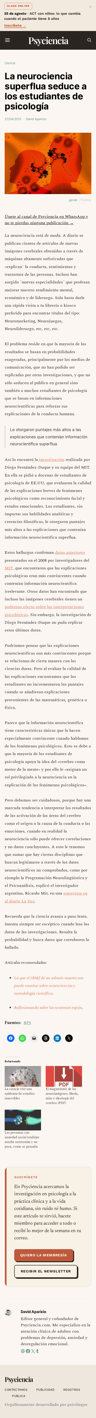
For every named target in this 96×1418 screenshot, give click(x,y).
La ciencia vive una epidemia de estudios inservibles (20, 1094)
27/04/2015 (13, 119)
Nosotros (71, 1389)
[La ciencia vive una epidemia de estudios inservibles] (23, 1076)
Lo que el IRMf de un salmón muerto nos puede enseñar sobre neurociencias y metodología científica (48, 986)
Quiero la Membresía (43, 1255)
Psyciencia (48, 40)
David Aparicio (36, 119)
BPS (27, 1023)
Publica (18, 1396)
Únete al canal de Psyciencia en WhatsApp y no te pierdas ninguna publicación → (46, 219)
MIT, (10, 568)
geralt (73, 200)
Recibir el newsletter (46, 1271)
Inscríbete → (15, 25)
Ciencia (10, 63)
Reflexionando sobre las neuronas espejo (48, 1007)
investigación (51, 459)
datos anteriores (70, 552)
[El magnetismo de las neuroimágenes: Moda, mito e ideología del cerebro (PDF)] (64, 1076)
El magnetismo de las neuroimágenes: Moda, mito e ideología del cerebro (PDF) (62, 1096)
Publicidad (45, 1389)
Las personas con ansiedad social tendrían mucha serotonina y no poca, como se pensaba (22, 1139)
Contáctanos (16, 1389)
